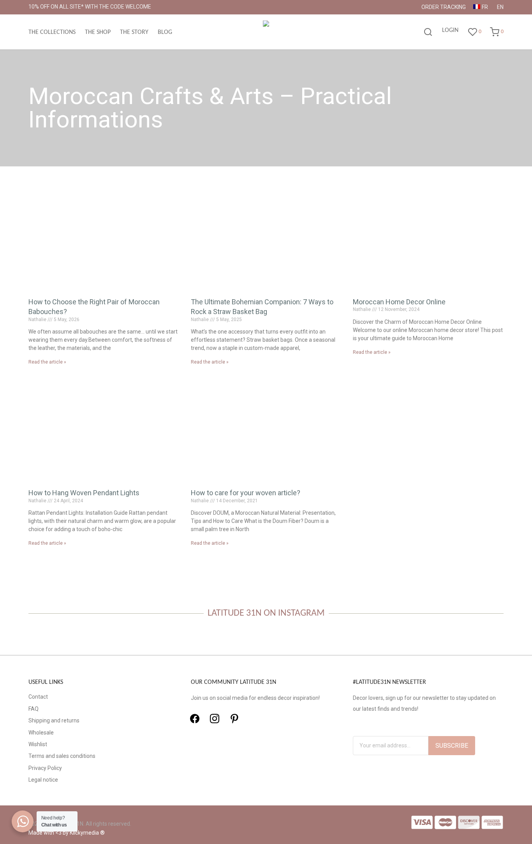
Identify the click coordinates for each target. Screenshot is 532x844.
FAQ (33, 709)
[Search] (428, 32)
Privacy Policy (45, 768)
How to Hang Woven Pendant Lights (83, 493)
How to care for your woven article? (245, 493)
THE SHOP (98, 32)
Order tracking (443, 7)
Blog (165, 32)
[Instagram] (234, 718)
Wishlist (37, 744)
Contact (38, 697)
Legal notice (43, 780)
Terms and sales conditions (61, 756)
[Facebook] (195, 718)
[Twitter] (214, 718)
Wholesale (41, 732)
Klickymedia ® (87, 833)
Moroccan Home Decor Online (399, 302)
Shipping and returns (53, 720)
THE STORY (134, 32)
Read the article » (47, 362)
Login (450, 30)
